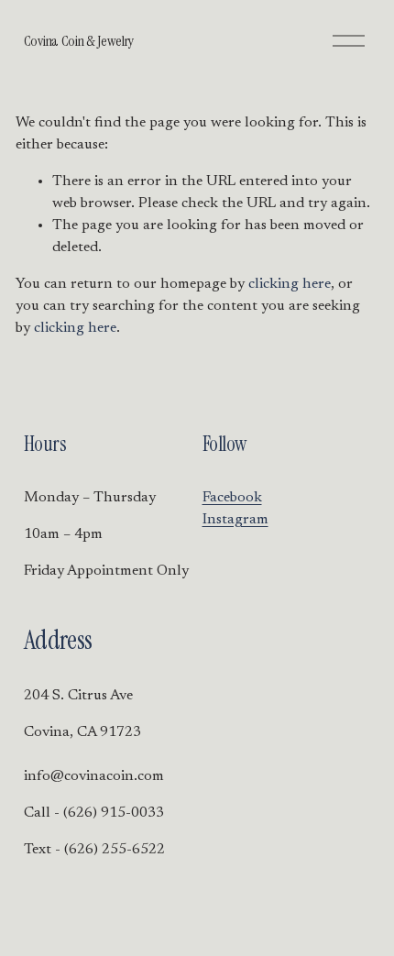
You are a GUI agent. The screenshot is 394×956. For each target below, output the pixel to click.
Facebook (232, 497)
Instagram (235, 519)
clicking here (289, 284)
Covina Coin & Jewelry (79, 40)
